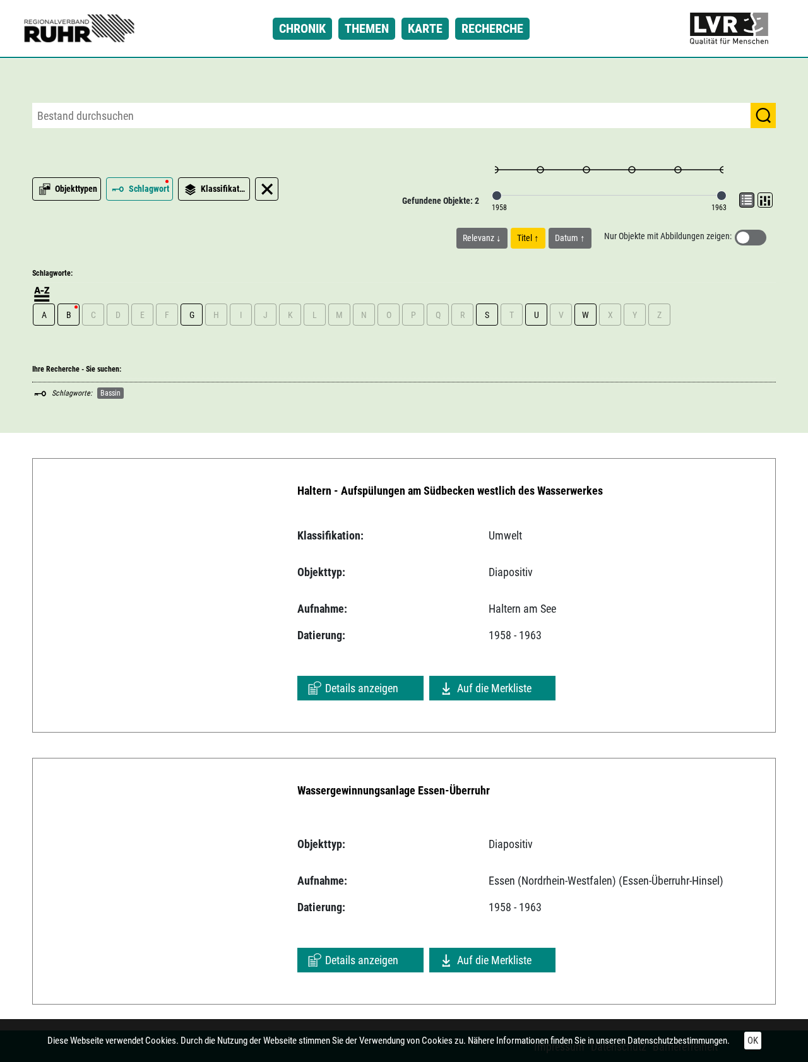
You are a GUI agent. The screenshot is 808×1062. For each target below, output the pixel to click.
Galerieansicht (765, 200)
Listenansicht (746, 200)
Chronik (302, 28)
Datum (567, 238)
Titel (525, 238)
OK (752, 1040)
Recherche (492, 28)
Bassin (110, 393)
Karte (425, 28)
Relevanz (479, 238)
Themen (367, 28)
